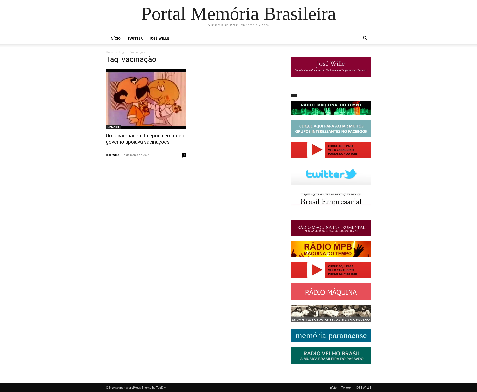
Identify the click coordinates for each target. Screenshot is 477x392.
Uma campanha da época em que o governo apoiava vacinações (146, 139)
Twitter (135, 38)
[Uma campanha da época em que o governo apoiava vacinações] (146, 99)
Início (115, 38)
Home (110, 52)
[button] (365, 38)
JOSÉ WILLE (159, 38)
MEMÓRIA (113, 127)
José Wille (112, 155)
